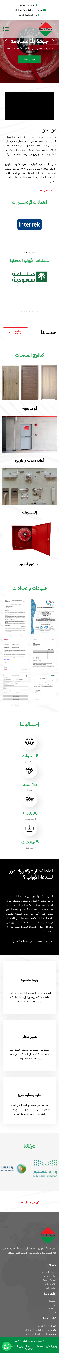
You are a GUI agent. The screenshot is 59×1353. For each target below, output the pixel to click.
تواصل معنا (29, 59)
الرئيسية (52, 1301)
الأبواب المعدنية (49, 1272)
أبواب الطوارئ (50, 1276)
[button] (24, 252)
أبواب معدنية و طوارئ (29, 460)
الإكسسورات (50, 1284)
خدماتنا (52, 1308)
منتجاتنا (52, 1312)
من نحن (52, 1305)
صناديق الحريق (29, 564)
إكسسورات (29, 512)
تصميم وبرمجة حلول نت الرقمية (29, 1341)
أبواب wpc (29, 408)
